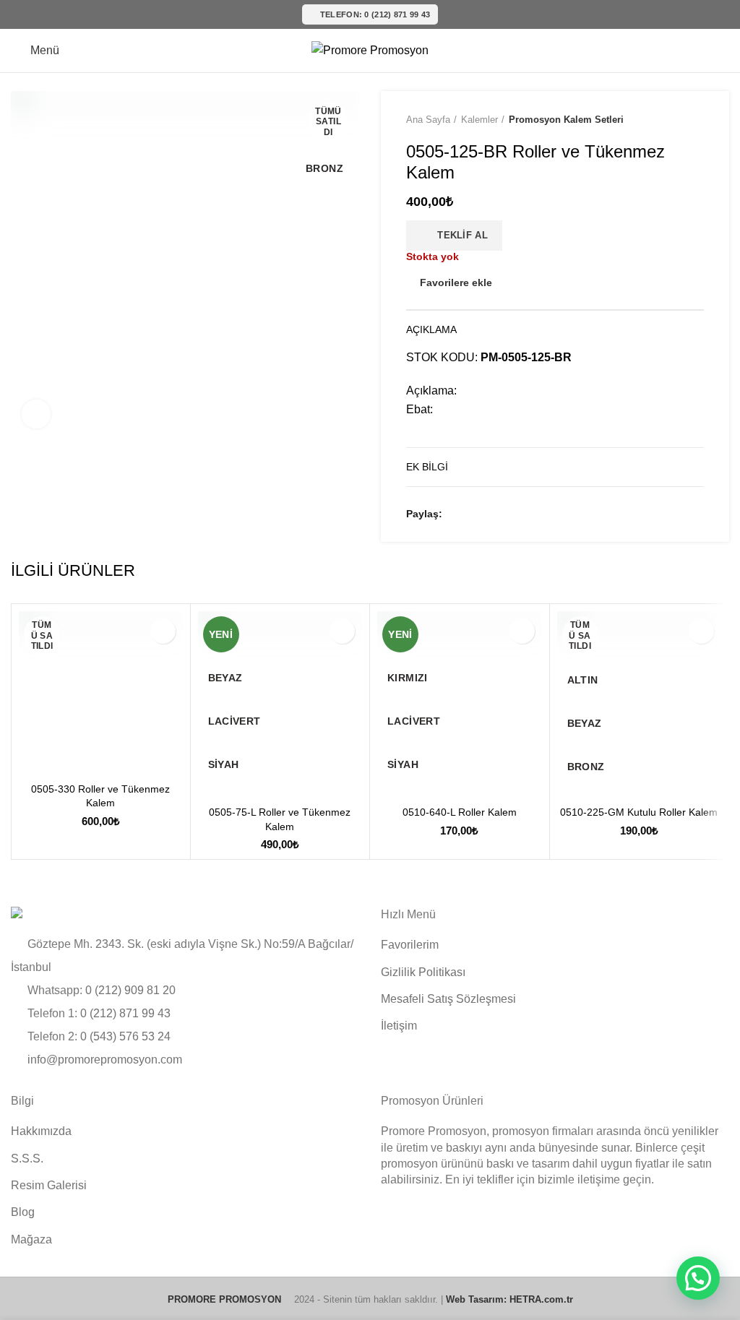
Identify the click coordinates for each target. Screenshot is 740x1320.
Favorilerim (410, 945)
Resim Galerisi (49, 1185)
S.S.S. (27, 1158)
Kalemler (479, 119)
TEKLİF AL (458, 235)
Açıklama (431, 329)
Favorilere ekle (456, 282)
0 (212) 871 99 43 (125, 1013)
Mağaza (31, 1239)
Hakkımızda (41, 1131)
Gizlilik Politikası (423, 972)
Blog (23, 1212)
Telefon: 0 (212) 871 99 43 (375, 14)
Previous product (668, 120)
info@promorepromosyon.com (104, 1059)
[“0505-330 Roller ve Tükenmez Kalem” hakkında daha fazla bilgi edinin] (33, 760)
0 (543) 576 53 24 (125, 1036)
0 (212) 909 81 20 (130, 990)
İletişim (399, 1025)
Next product (696, 120)
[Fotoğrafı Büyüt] (36, 414)
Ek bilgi (427, 467)
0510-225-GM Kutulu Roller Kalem (639, 812)
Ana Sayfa (428, 119)
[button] (698, 1278)
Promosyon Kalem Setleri (566, 119)
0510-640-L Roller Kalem (460, 812)
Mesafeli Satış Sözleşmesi (448, 999)
